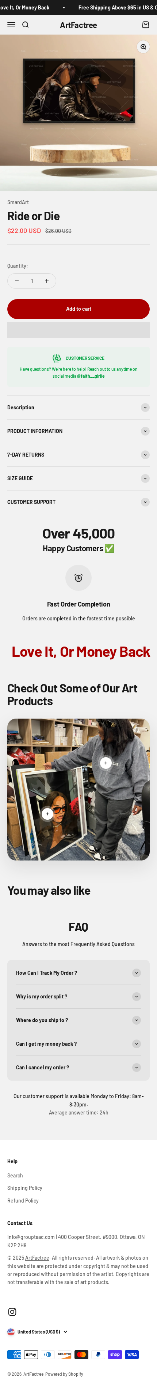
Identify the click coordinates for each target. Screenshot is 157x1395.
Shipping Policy (24, 1188)
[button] (78, 330)
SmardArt (18, 202)
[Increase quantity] (47, 281)
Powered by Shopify (64, 1373)
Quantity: (17, 266)
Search (15, 1175)
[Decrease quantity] (17, 281)
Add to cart (78, 309)
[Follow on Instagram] (12, 1312)
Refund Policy (23, 1200)
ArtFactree (37, 1258)
